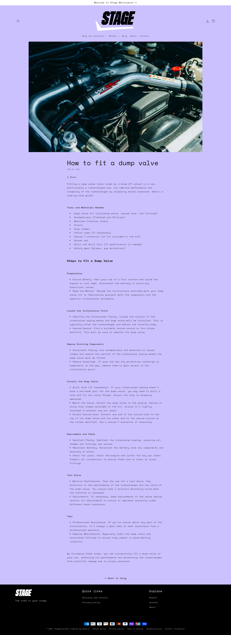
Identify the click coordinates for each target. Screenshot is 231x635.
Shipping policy (154, 629)
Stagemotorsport (62, 629)
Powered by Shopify (80, 629)
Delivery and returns (95, 597)
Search (153, 597)
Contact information (175, 629)
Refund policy (99, 629)
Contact (153, 602)
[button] (18, 21)
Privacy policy (91, 602)
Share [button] (73, 177)
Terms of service (135, 629)
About (152, 607)
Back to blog (117, 578)
